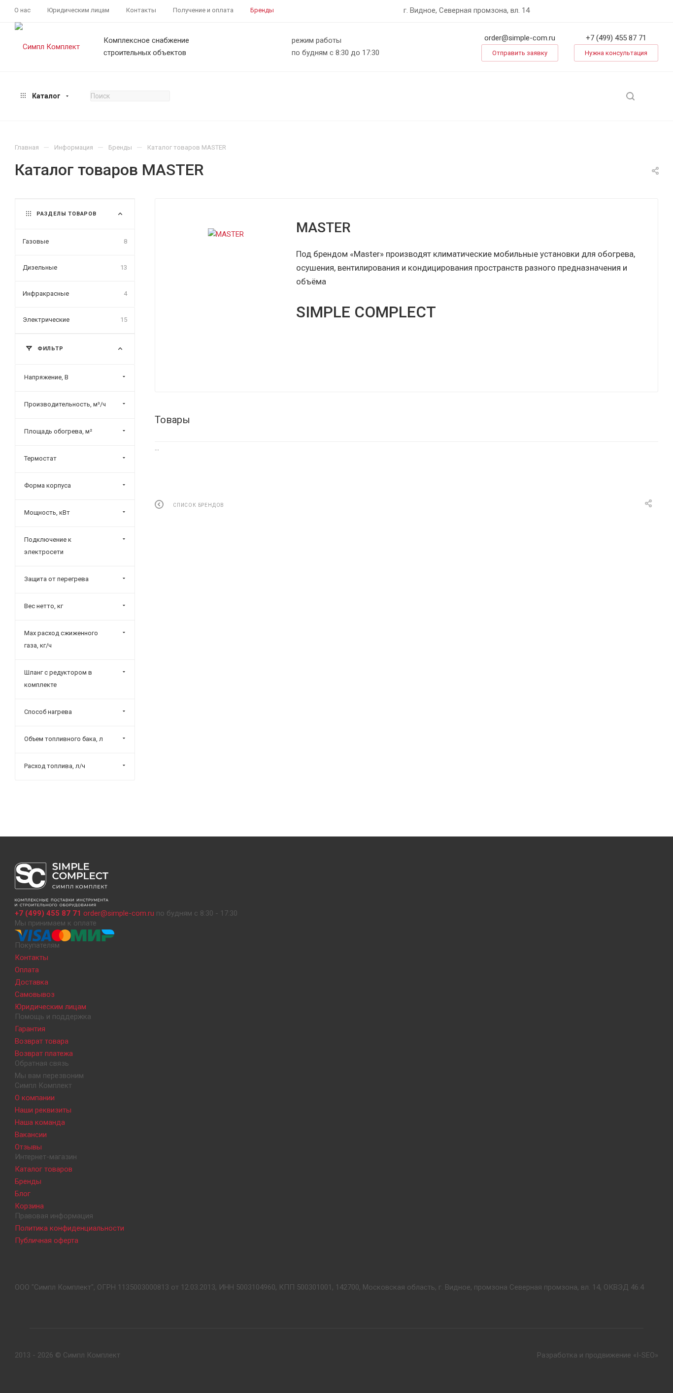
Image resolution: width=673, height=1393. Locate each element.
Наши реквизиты (43, 1110)
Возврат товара (41, 1041)
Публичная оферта (46, 1240)
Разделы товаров (66, 214)
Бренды (28, 1181)
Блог (23, 1193)
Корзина (29, 1206)
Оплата (27, 969)
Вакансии (31, 1134)
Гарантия (30, 1028)
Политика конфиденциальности (69, 1228)
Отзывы (28, 1147)
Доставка (31, 982)
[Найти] (630, 96)
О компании (35, 1097)
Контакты (31, 957)
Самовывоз (35, 994)
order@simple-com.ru (519, 37)
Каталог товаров (43, 1169)
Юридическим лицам (50, 1006)
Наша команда (40, 1122)
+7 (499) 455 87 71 (616, 37)
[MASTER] (226, 234)
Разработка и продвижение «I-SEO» (597, 1355)
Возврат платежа (44, 1053)
